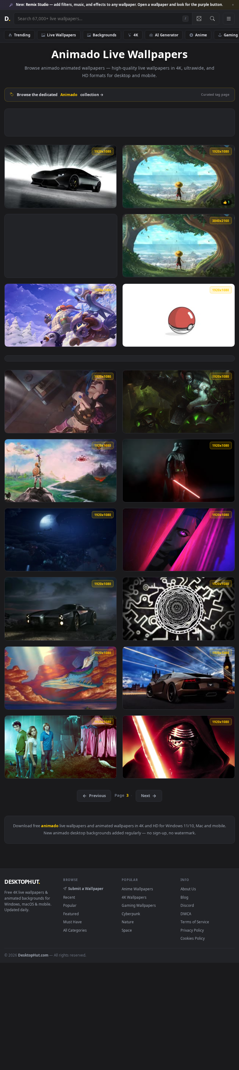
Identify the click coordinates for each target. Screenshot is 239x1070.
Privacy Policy (192, 930)
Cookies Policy (192, 938)
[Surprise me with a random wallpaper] (199, 19)
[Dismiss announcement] (232, 5)
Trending (22, 34)
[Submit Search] (212, 19)
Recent (69, 897)
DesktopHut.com (33, 954)
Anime (201, 34)
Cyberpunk (131, 913)
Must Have (72, 921)
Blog (184, 897)
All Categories (75, 930)
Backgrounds (104, 34)
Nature (128, 921)
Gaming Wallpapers (139, 905)
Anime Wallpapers (137, 888)
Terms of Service (194, 921)
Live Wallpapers (61, 34)
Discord (187, 905)
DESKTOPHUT (22, 881)
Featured (71, 913)
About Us (188, 888)
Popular (70, 905)
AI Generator (166, 34)
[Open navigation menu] (229, 19)
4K (136, 34)
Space (127, 930)
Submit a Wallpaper (85, 888)
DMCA (185, 913)
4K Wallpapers (134, 897)
